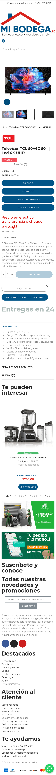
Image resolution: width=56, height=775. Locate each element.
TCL (12, 171)
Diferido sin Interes (28, 207)
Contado (28, 183)
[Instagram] (14, 644)
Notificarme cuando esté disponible (25, 297)
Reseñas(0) (8, 375)
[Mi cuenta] (1, 38)
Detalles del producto (17, 367)
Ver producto (28, 487)
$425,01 (10, 226)
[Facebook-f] (5, 644)
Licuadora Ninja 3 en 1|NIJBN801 (28, 457)
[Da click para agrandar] (7, 102)
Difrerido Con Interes (28, 199)
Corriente (28, 191)
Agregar (34, 274)
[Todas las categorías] (1, 8)
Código (6, 175)
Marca (5, 171)
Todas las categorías (28, 464)
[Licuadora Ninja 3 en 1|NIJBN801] (28, 425)
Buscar (52, 49)
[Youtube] (22, 644)
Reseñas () (20, 164)
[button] (5, 81)
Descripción (9, 326)
